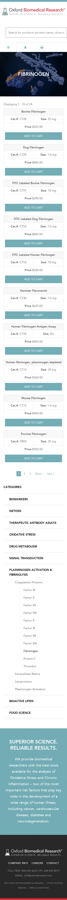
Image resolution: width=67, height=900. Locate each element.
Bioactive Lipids (21, 701)
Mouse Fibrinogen (33, 398)
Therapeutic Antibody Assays (32, 523)
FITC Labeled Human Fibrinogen (33, 255)
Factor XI (29, 628)
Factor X (29, 620)
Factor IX (29, 590)
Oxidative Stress (22, 534)
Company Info (18, 863)
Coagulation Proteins (28, 582)
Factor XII (30, 635)
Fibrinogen (31, 651)
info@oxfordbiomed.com (38, 875)
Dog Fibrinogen (33, 147)
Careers (37, 863)
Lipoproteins (23, 681)
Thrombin (30, 666)
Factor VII (30, 605)
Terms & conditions (39, 888)
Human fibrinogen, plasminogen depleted (33, 362)
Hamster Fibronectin (33, 290)
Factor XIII (30, 643)
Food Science (20, 712)
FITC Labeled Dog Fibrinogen (33, 219)
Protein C (30, 658)
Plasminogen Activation (30, 689)
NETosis (15, 511)
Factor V (29, 597)
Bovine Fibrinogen (33, 111)
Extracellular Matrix (27, 674)
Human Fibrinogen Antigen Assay (33, 326)
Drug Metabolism (23, 546)
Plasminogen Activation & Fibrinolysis (30, 572)
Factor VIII (30, 613)
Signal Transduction (26, 558)
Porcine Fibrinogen (33, 434)
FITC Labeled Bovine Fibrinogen (33, 183)
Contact (53, 863)
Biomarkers (18, 499)
